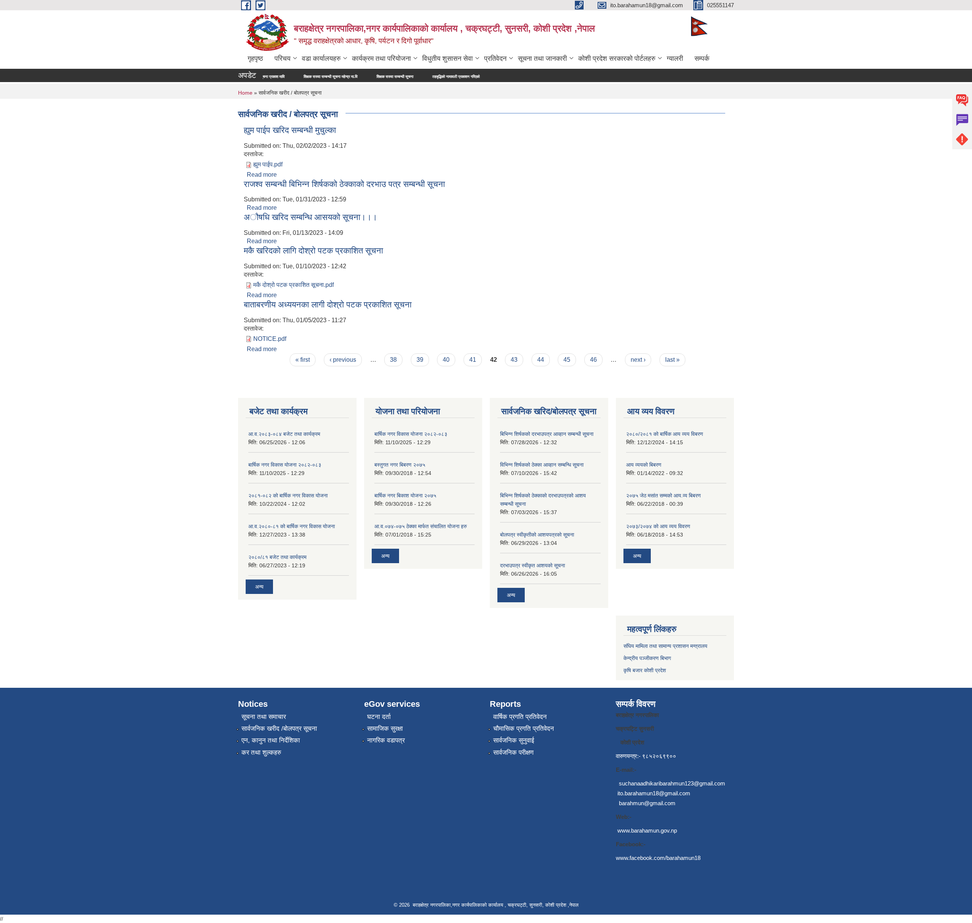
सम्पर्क (701, 58)
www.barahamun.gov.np (647, 830)
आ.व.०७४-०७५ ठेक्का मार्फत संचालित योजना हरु (420, 526)
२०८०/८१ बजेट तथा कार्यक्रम (277, 557)
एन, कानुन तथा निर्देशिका (270, 740)
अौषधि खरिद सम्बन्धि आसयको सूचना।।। (310, 217)
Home (245, 93)
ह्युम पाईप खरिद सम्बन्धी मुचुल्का (290, 130)
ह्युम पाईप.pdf (267, 164)
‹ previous (343, 359)
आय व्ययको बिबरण (643, 465)
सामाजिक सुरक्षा (385, 728)
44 (540, 359)
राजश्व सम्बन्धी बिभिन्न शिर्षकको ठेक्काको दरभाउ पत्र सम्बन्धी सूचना (344, 184)
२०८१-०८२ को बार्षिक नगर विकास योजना (288, 495)
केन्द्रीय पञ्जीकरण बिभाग (647, 658)
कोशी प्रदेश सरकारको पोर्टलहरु (616, 58)
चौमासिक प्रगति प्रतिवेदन (523, 728)
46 (593, 359)
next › (638, 359)
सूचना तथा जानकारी (542, 58)
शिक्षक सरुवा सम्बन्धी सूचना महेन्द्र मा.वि (290, 76)
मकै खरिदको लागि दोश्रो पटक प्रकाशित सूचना (313, 250)
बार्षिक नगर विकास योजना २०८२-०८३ (284, 465)
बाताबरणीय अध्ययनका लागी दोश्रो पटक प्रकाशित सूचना (328, 304)
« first (302, 359)
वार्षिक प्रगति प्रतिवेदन (520, 716)
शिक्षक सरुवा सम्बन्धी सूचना (354, 76)
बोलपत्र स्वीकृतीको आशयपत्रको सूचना (537, 535)
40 (446, 359)
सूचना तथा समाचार (263, 716)
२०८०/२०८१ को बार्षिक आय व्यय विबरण (664, 434)
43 (514, 359)
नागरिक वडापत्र (386, 740)
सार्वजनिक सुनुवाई (513, 740)
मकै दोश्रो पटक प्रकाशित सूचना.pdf (293, 285)
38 (393, 359)
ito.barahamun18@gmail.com (653, 793)
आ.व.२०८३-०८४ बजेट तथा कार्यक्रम (284, 434)
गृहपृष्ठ (255, 58)
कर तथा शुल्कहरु (261, 752)
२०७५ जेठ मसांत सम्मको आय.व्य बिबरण (663, 495)
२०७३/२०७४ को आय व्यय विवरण (658, 526)
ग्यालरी (675, 58)
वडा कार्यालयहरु (321, 58)
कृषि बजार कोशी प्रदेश (645, 670)
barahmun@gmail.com (647, 803)
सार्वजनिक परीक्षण (513, 752)
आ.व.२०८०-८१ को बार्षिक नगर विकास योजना (291, 526)
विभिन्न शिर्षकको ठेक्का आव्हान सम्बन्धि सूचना (542, 465)
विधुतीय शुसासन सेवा (447, 58)
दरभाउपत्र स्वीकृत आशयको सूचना (532, 565)
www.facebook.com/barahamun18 (658, 858)
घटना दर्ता (379, 716)
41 (472, 359)
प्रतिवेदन (495, 58)
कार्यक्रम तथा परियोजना (381, 58)
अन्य (259, 587)
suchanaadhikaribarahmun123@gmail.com (672, 783)
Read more (262, 174)
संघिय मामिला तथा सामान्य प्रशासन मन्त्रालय (665, 646)
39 (420, 359)
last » (672, 359)
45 (566, 359)
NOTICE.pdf (269, 339)
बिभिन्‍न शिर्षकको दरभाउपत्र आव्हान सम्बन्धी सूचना (546, 434)
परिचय (282, 58)
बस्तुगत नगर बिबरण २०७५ (399, 465)
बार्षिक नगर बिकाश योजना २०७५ (405, 495)
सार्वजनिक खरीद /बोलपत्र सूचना (279, 728)
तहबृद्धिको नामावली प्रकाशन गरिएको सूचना (420, 76)
